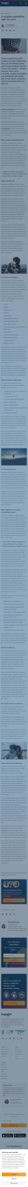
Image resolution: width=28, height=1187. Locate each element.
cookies (7, 1154)
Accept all (14, 1174)
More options (14, 1183)
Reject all (14, 1178)
